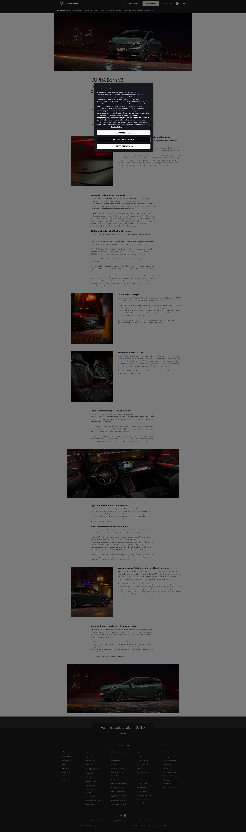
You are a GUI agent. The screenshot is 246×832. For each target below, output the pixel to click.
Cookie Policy (116, 127)
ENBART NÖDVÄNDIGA (124, 146)
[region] (123, 117)
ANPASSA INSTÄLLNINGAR (123, 139)
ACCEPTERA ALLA (123, 133)
